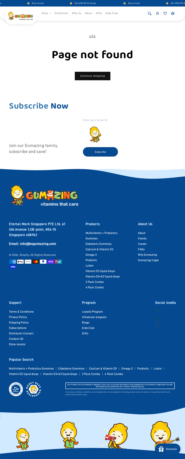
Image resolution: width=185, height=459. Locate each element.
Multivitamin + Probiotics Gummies (31, 368)
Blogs (85, 322)
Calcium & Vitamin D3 (99, 249)
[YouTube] (157, 319)
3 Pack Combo (95, 282)
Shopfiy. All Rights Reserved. (38, 255)
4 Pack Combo (95, 287)
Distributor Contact (21, 333)
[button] (46, 13)
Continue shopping (92, 76)
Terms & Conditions (21, 311)
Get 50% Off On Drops (82, 3)
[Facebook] (157, 310)
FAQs (141, 249)
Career (142, 243)
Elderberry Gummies (99, 243)
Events (142, 238)
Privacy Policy (18, 317)
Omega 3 (91, 254)
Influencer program (94, 317)
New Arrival (34, 3)
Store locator (17, 344)
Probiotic (91, 260)
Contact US (16, 338)
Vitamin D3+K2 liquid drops (103, 276)
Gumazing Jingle (148, 260)
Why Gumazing (147, 254)
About (141, 233)
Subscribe (100, 152)
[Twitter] (157, 325)
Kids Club (88, 328)
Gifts (85, 333)
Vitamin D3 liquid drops (100, 271)
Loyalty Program (92, 311)
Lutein (90, 265)
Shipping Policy (19, 322)
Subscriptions (18, 328)
